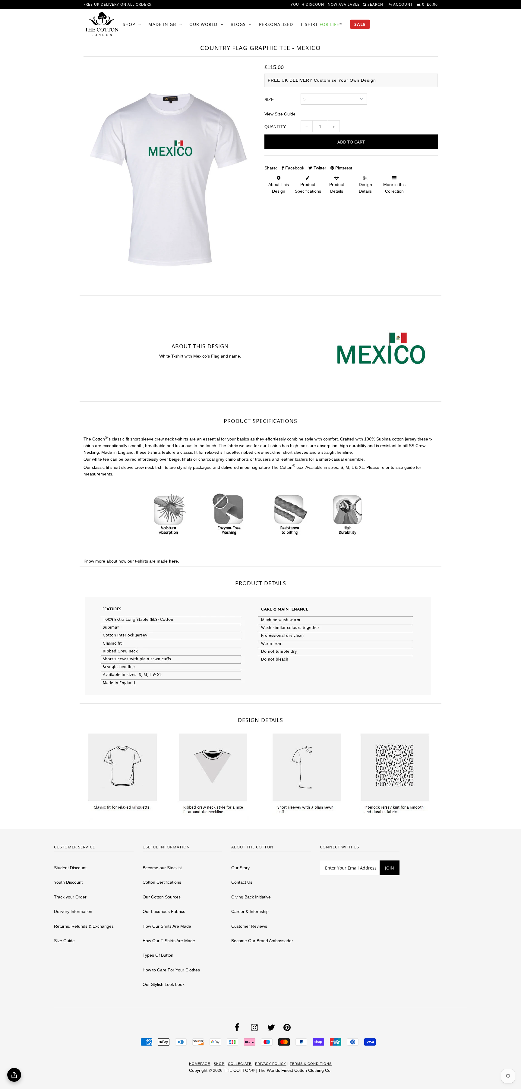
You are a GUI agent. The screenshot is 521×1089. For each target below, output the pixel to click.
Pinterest (343, 168)
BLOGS (238, 24)
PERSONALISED (276, 24)
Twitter (319, 168)
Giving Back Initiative (251, 897)
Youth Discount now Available (325, 4)
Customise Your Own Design (345, 80)
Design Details (365, 188)
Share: (270, 168)
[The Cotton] (102, 24)
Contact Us (241, 882)
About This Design (278, 188)
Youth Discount (68, 882)
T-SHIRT (321, 24)
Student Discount (70, 867)
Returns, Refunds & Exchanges (84, 926)
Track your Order (70, 897)
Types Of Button (158, 955)
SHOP (129, 24)
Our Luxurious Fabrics (164, 911)
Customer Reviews (249, 926)
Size (269, 99)
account (402, 4)
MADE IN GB (162, 24)
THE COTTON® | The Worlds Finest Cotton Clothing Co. (278, 1070)
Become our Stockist (162, 867)
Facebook (294, 168)
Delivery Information (73, 911)
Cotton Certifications (162, 882)
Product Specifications (308, 188)
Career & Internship (250, 911)
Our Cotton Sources (162, 897)
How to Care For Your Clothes (171, 969)
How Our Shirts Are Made (167, 926)
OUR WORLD (203, 24)
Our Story (240, 867)
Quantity (275, 126)
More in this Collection (394, 188)
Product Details (336, 188)
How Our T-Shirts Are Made (169, 940)
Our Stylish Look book (164, 984)
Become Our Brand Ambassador (262, 940)
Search (376, 4)
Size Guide (64, 940)
